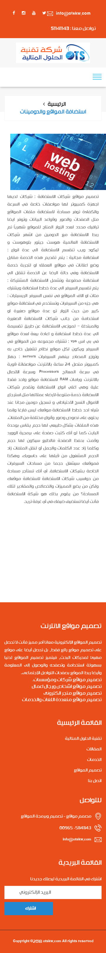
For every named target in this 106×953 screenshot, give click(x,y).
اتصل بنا (95, 781)
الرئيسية (57, 104)
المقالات (94, 749)
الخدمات (94, 760)
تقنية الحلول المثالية (83, 739)
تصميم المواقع (88, 770)
